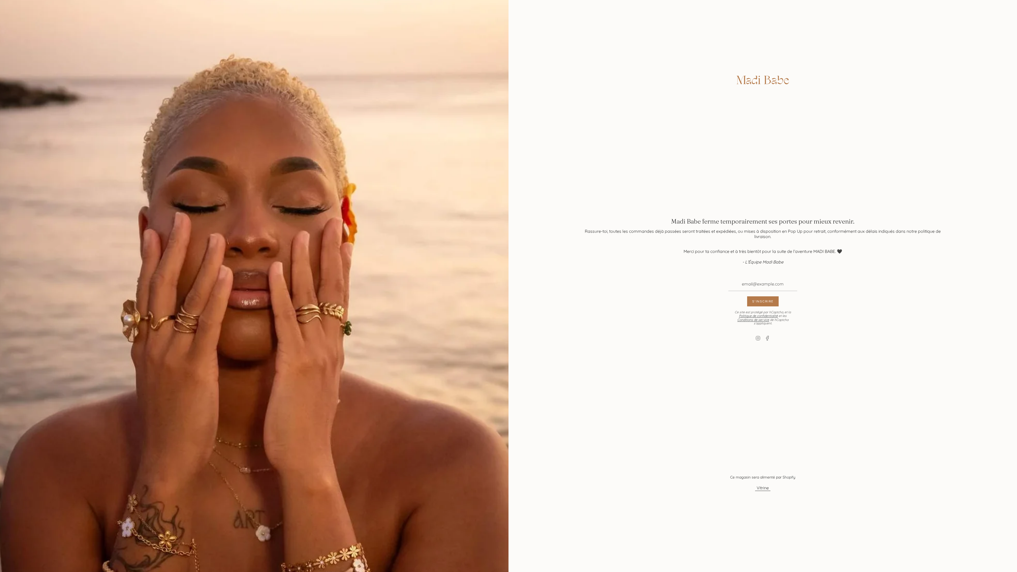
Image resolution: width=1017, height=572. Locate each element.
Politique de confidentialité (758, 316)
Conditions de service (753, 320)
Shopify (789, 477)
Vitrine (763, 487)
